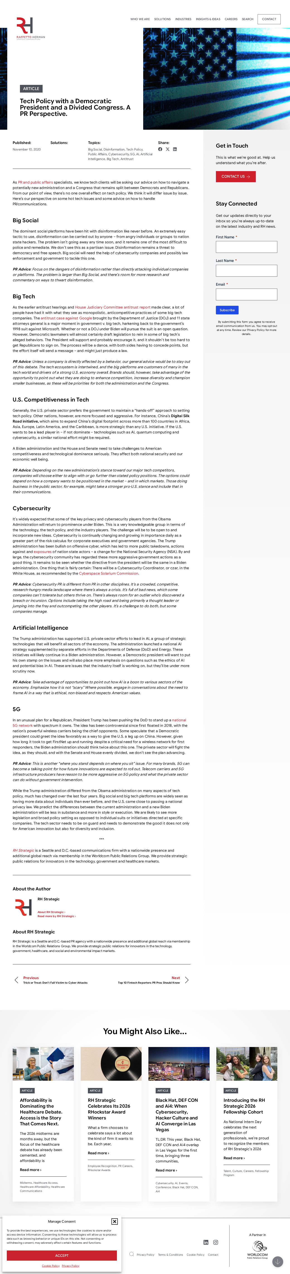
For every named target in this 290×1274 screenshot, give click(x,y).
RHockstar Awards (99, 1170)
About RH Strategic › (51, 912)
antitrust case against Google (66, 318)
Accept (61, 1256)
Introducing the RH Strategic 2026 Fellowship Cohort (244, 1106)
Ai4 (158, 1191)
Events (183, 1183)
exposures (43, 552)
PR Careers (125, 1166)
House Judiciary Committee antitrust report (112, 307)
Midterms (26, 1182)
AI (137, 154)
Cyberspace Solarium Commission (108, 573)
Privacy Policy (71, 1265)
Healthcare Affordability (35, 1186)
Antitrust (127, 159)
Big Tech (113, 159)
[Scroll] (277, 1261)
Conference (163, 1187)
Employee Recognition (102, 1166)
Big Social (95, 149)
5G (132, 154)
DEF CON (192, 1187)
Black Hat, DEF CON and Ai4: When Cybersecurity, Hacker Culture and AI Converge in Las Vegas (177, 1115)
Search (247, 19)
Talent (227, 1171)
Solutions (162, 19)
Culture (237, 1171)
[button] (114, 1221)
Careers (231, 19)
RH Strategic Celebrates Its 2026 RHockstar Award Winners (109, 1109)
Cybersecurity (118, 154)
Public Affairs (97, 154)
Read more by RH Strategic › (57, 916)
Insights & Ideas (208, 19)
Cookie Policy (51, 1265)
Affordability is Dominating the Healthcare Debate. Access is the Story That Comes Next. (41, 1112)
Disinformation (114, 149)
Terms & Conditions (170, 1254)
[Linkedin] (206, 1242)
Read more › (30, 1170)
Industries (183, 19)
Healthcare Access (46, 1182)
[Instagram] (215, 1242)
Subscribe (227, 310)
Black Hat (178, 1187)
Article (31, 88)
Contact (269, 19)
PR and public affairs (35, 182)
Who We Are (140, 19)
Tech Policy (134, 149)
